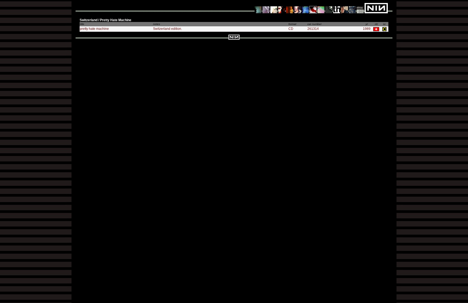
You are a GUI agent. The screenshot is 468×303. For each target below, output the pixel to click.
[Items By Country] (313, 8)
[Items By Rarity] (360, 8)
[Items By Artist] (345, 8)
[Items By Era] (352, 8)
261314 (313, 29)
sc (384, 24)
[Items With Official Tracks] (266, 8)
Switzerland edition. (167, 29)
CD (290, 29)
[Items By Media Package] (329, 8)
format (292, 24)
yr (367, 24)
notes (156, 24)
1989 (366, 29)
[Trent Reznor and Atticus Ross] (297, 8)
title (82, 24)
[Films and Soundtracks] (290, 8)
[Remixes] (274, 8)
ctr (376, 24)
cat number (314, 24)
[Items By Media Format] (321, 8)
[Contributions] (282, 8)
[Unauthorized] (258, 8)
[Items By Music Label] (337, 8)
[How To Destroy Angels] (305, 8)
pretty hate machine (94, 29)
